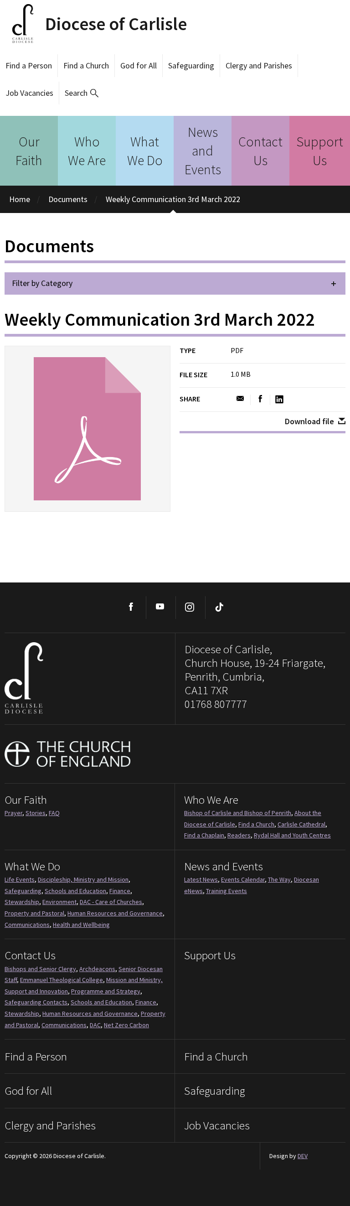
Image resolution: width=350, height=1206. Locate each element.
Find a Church (86, 65)
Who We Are (87, 151)
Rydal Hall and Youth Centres (292, 835)
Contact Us (260, 151)
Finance (119, 891)
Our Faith (28, 151)
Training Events (226, 891)
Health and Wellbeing (81, 924)
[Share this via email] (240, 399)
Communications (27, 924)
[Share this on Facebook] (260, 399)
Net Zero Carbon (126, 1025)
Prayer (13, 813)
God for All (138, 65)
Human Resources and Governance (115, 913)
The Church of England (68, 754)
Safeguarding (191, 65)
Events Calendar (243, 879)
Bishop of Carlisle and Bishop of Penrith (237, 813)
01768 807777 (216, 704)
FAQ (54, 813)
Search (76, 93)
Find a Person (28, 65)
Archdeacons (97, 969)
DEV (303, 1156)
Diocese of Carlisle (116, 23)
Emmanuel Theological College (61, 980)
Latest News (201, 879)
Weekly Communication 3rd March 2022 (173, 199)
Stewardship (22, 902)
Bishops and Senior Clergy (40, 969)
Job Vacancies (29, 93)
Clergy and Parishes (259, 65)
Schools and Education (75, 891)
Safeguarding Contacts (36, 1002)
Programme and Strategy (105, 991)
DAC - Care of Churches (111, 902)
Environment (59, 902)
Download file (309, 421)
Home (19, 199)
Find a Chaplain (204, 835)
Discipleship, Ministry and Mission (83, 879)
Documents (68, 199)
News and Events (203, 150)
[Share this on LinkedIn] (279, 399)
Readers (239, 835)
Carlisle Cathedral (301, 824)
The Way (279, 879)
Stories (36, 813)
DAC (95, 1025)
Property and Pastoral (34, 913)
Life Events (20, 879)
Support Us (319, 151)
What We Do (145, 151)
